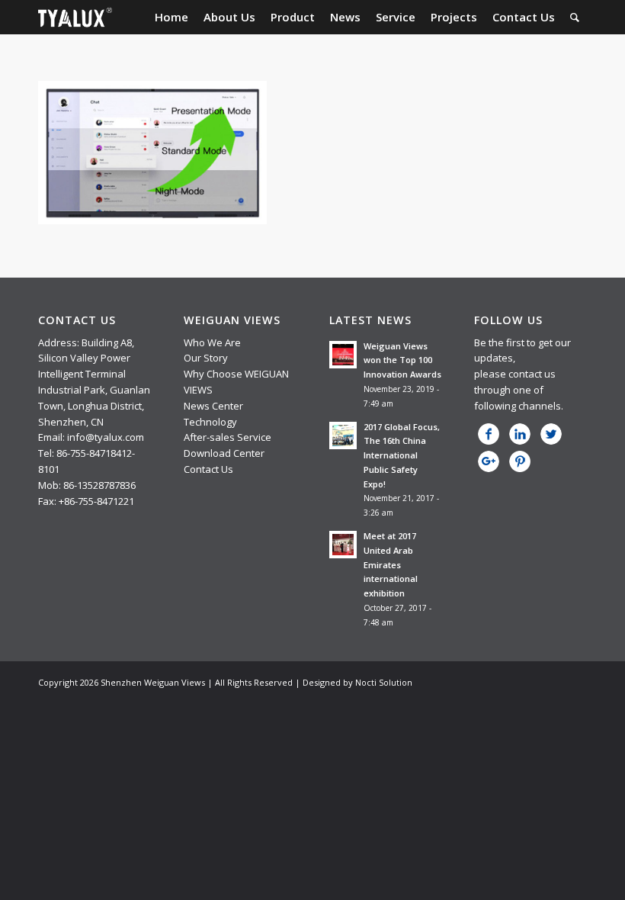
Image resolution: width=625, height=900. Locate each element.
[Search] (574, 17)
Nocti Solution (383, 682)
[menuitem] (171, 17)
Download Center (224, 453)
